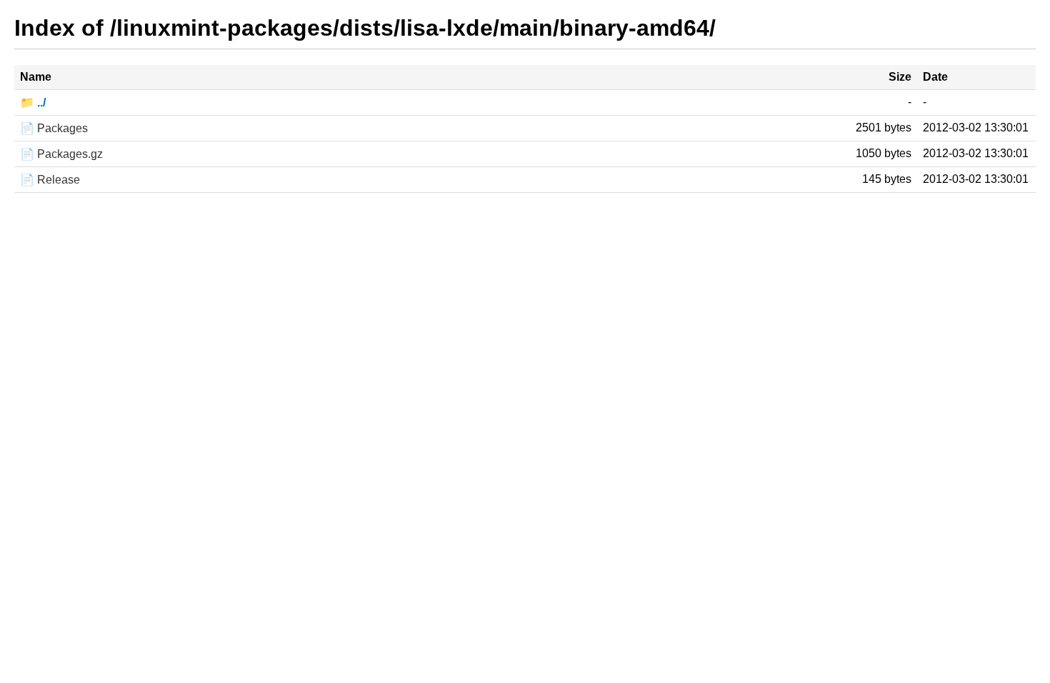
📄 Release (50, 180)
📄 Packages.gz (61, 154)
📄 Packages (54, 128)
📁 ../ (33, 102)
